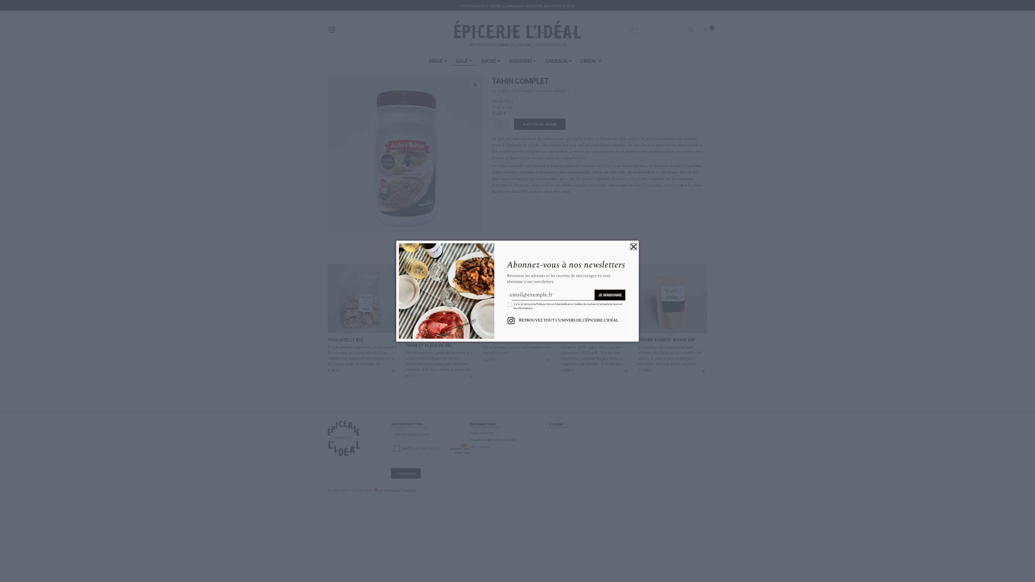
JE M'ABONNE (610, 295)
